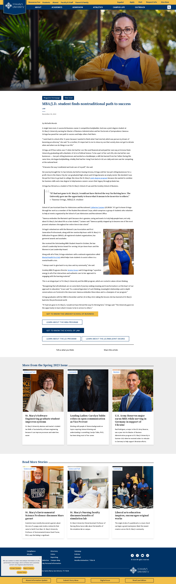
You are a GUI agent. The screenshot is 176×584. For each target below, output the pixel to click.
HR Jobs (29, 554)
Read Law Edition (139, 580)
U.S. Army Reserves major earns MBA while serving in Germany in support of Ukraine (130, 420)
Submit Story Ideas (70, 580)
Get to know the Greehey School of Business (70, 314)
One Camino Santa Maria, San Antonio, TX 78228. (52, 571)
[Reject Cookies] (40, 558)
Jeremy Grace (73, 270)
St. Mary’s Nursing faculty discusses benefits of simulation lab (85, 515)
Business (116, 372)
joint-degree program (98, 178)
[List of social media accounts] (139, 555)
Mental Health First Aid (51, 257)
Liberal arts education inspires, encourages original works (132, 515)
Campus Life (119, 7)
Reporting (54, 557)
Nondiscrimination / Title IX (84, 560)
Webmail (77, 557)
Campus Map (55, 560)
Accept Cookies (15, 568)
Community (73, 372)
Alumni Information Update (36, 580)
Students (46, 2)
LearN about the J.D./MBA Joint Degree (105, 339)
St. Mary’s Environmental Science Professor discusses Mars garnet (44, 515)
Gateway (77, 551)
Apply (132, 2)
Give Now (165, 2)
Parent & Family (81, 2)
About (38, 7)
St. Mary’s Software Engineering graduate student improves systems (42, 418)
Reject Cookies (29, 568)
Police (53, 554)
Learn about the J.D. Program (61, 339)
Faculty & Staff (67, 2)
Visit (140, 2)
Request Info (151, 2)
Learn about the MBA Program (62, 322)
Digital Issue (105, 580)
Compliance (31, 551)
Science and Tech (29, 372)
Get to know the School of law (63, 330)
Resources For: (34, 2)
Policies (77, 554)
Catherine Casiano (97, 207)
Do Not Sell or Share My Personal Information (44, 563)
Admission (77, 7)
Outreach (140, 7)
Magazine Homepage (52, 97)
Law (43, 109)
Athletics (98, 7)
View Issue (69, 97)
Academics (57, 7)
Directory (54, 551)
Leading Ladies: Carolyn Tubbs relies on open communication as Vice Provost (87, 418)
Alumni (55, 2)
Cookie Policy (22, 572)
